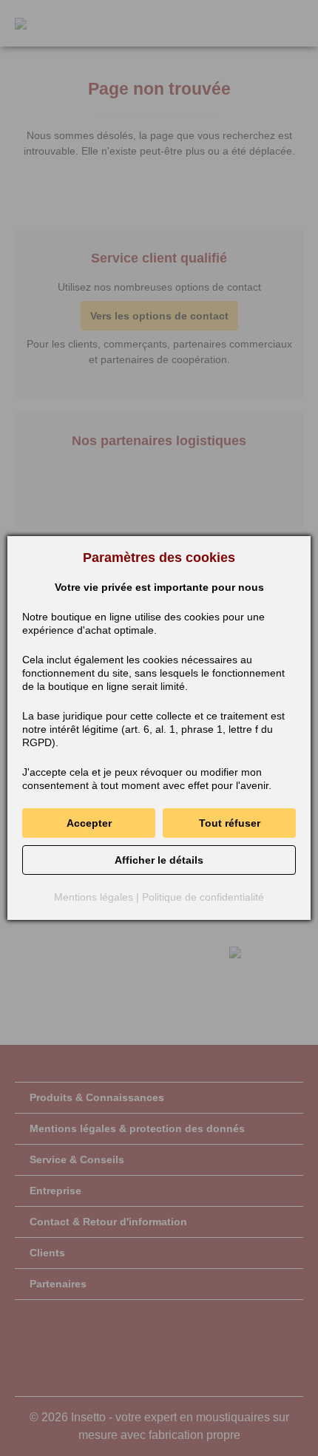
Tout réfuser (229, 823)
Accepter (89, 823)
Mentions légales (93, 897)
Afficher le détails (159, 860)
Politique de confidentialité (203, 897)
